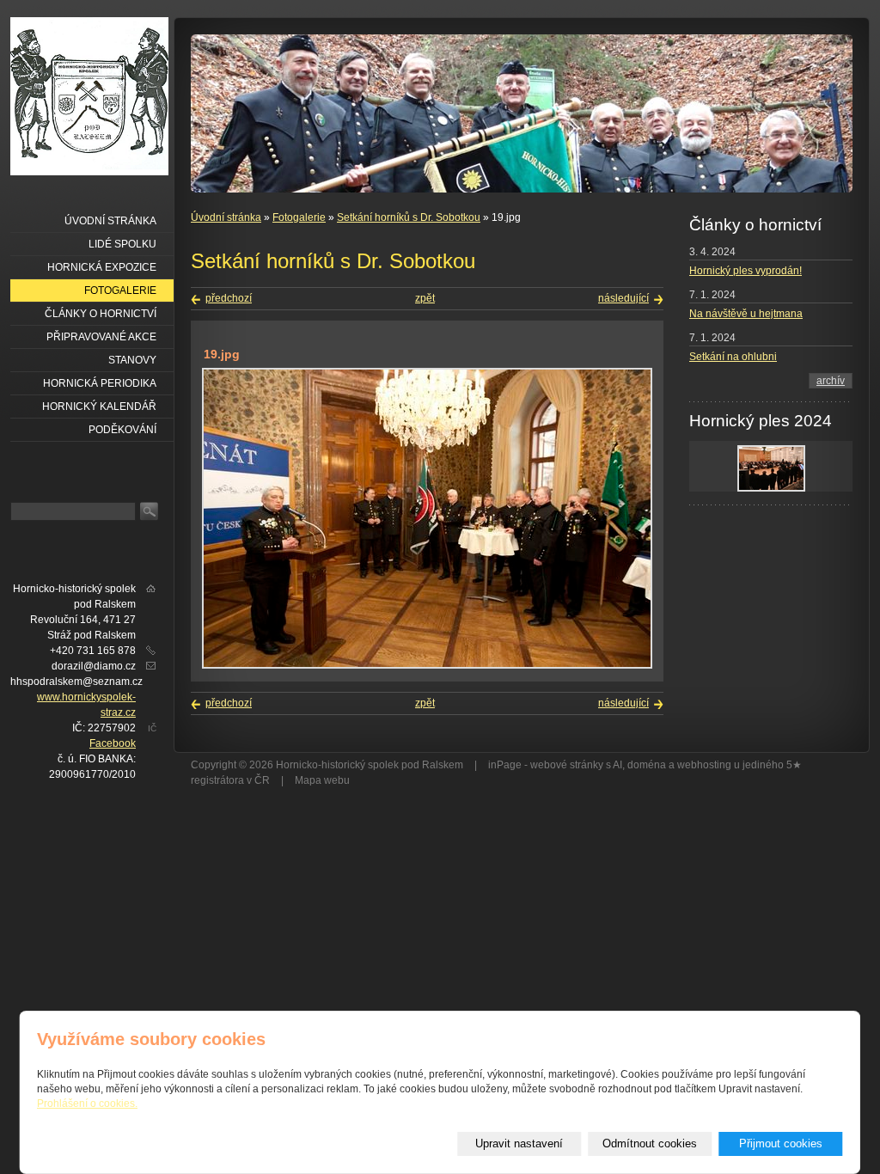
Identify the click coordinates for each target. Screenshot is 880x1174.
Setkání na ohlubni (733, 357)
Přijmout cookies (780, 1143)
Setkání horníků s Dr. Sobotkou (408, 217)
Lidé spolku (122, 244)
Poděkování (122, 430)
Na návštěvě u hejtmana (746, 314)
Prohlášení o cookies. (87, 1104)
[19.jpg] (427, 665)
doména (646, 765)
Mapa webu (322, 780)
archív (830, 381)
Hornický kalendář (99, 407)
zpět (425, 298)
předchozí (228, 298)
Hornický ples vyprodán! (745, 271)
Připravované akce (101, 337)
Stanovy (132, 360)
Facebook (112, 743)
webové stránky (566, 765)
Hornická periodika (99, 383)
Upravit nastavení (519, 1143)
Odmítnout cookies (649, 1143)
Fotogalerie (299, 217)
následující (623, 298)
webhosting (704, 765)
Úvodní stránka (226, 217)
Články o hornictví (100, 314)
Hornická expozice (101, 267)
